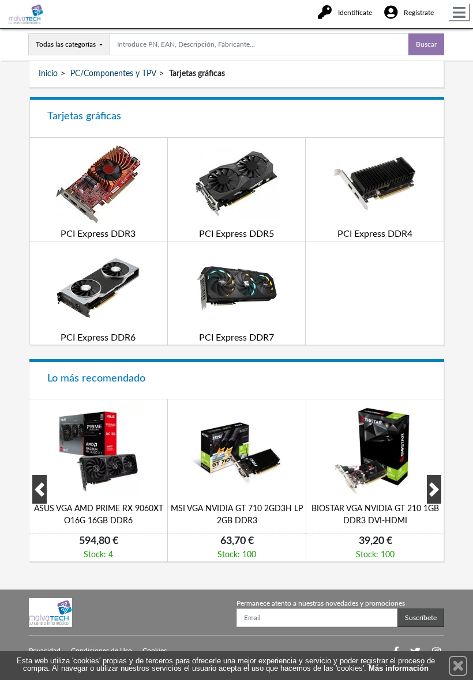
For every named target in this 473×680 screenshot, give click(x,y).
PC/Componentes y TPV (113, 74)
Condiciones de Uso (101, 650)
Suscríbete (421, 617)
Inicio (48, 74)
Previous (39, 489)
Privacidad (45, 650)
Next (434, 489)
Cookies (154, 650)
